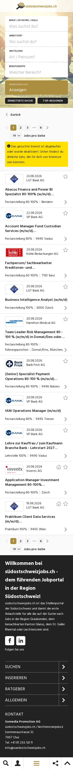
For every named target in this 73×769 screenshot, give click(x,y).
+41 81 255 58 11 (22, 742)
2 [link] (20, 127)
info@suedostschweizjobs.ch (25, 747)
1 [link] (13, 127)
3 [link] (27, 127)
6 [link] (41, 127)
